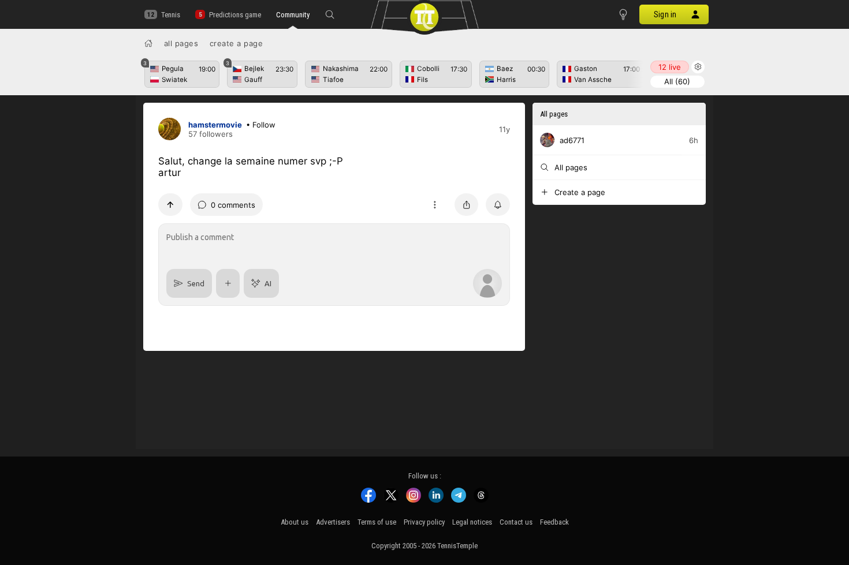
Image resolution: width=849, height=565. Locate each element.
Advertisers (333, 522)
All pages (181, 43)
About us (294, 522)
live (669, 67)
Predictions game (234, 14)
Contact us (516, 522)
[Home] (148, 43)
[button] (330, 14)
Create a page (236, 43)
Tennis (170, 14)
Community (293, 14)
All (677, 81)
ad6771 (572, 140)
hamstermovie (215, 124)
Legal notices (472, 522)
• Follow (260, 124)
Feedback (554, 522)
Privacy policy (424, 522)
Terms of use (377, 522)
